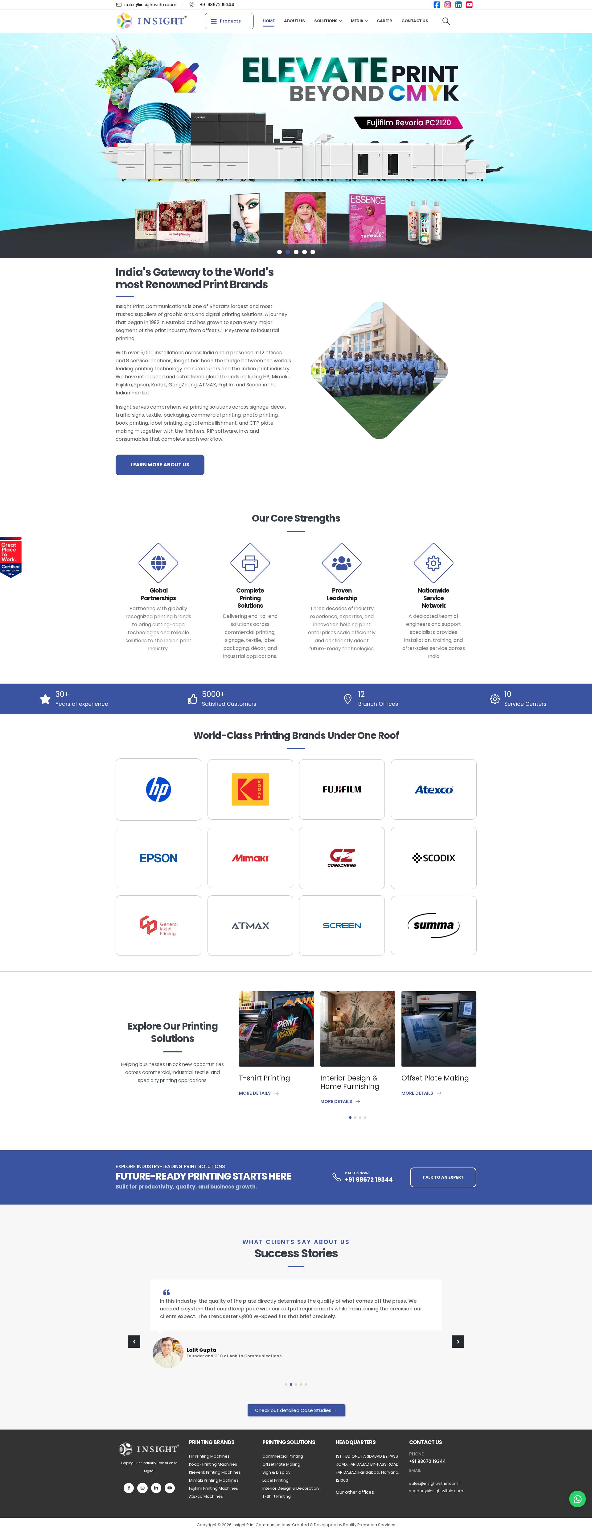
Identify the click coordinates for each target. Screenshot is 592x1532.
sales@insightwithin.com (433, 1483)
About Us (294, 21)
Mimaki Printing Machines (214, 1480)
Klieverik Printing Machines (215, 1472)
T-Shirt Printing (276, 1496)
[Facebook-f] (129, 1488)
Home (268, 21)
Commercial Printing (282, 1456)
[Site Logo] (152, 21)
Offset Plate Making (355, 1078)
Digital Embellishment (428, 1082)
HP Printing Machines (209, 1456)
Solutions (326, 21)
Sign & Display (276, 1472)
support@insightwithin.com (436, 1491)
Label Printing (275, 1480)
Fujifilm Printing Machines (213, 1488)
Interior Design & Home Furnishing (269, 1082)
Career (384, 21)
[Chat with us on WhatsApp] (577, 1499)
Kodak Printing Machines (213, 1464)
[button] (446, 21)
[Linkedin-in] (156, 1488)
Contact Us (414, 21)
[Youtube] (170, 1488)
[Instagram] (142, 1488)
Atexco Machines (206, 1496)
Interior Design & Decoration (290, 1488)
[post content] (277, 1028)
